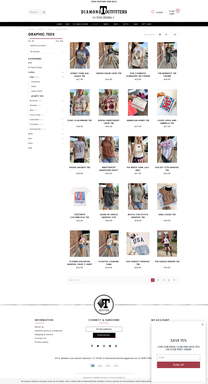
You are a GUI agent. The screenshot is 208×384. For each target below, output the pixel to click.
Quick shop (79, 73)
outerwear (36, 119)
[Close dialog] (202, 324)
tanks (33, 86)
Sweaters (35, 82)
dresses (35, 105)
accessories (38, 129)
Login (159, 12)
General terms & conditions (49, 330)
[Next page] (174, 280)
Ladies (95, 24)
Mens (106, 24)
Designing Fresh (126, 373)
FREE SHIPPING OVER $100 (104, 2)
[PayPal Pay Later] (108, 365)
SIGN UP (178, 365)
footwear (36, 124)
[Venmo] (116, 365)
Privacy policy (41, 342)
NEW (68, 24)
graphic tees (37, 96)
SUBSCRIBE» (104, 335)
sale (136, 24)
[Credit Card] (92, 365)
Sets (34, 110)
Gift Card (146, 24)
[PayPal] (100, 365)
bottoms (36, 101)
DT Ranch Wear (80, 24)
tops (34, 77)
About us (39, 327)
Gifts (125, 24)
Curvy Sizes (37, 115)
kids (116, 24)
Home (59, 24)
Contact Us (40, 338)
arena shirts (36, 91)
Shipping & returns (44, 334)
